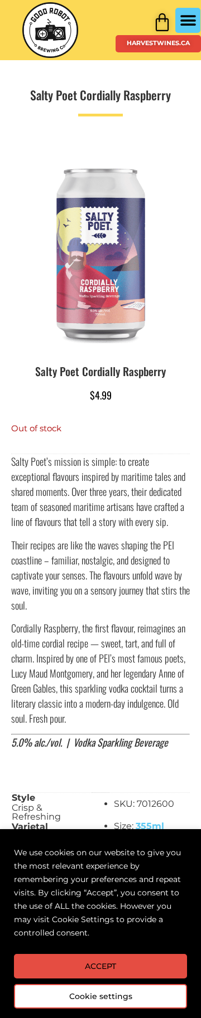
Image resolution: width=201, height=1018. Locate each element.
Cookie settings (100, 996)
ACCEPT (100, 966)
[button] (187, 20)
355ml (150, 826)
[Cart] (162, 22)
